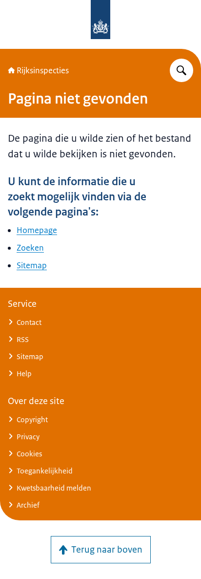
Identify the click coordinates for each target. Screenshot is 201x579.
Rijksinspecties (43, 70)
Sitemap (32, 265)
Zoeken (30, 247)
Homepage (37, 230)
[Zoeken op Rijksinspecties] (181, 70)
